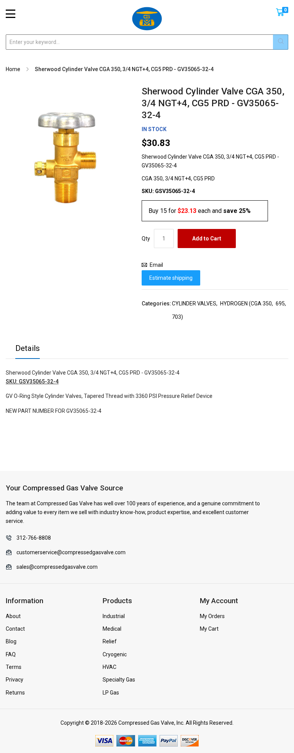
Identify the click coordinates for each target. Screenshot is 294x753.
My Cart (209, 629)
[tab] (27, 350)
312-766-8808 (33, 538)
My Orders (212, 616)
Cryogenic (115, 654)
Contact (15, 629)
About (13, 616)
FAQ (11, 654)
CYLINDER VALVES (194, 303)
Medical (112, 629)
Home (13, 69)
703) (177, 317)
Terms (13, 667)
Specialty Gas (119, 680)
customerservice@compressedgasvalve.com (71, 552)
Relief (110, 641)
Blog (11, 641)
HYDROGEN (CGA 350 (246, 303)
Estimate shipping (171, 278)
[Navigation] (10, 14)
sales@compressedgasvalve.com (57, 567)
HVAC (109, 667)
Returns (15, 693)
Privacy (14, 680)
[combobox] (147, 42)
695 (280, 303)
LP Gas (111, 693)
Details (27, 348)
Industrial (114, 616)
